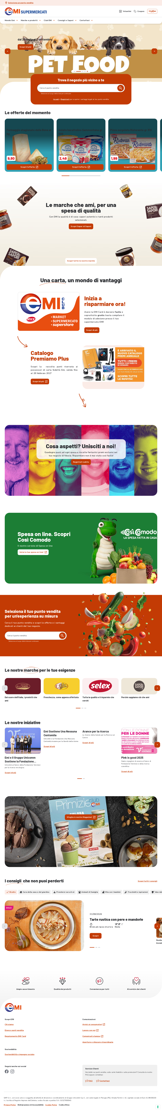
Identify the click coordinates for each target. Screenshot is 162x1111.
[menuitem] (125, 11)
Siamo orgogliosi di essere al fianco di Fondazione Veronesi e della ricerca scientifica (136, 764)
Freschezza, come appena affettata (61, 697)
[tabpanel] (81, 927)
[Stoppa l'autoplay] (87, 71)
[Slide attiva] (81, 71)
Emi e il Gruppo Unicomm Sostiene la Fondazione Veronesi (20, 761)
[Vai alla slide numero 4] (85, 71)
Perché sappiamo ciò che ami (135, 697)
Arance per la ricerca (95, 731)
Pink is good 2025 (132, 757)
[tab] (11, 892)
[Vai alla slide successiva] (154, 51)
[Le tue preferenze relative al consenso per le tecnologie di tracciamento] (158, 1107)
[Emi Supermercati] (26, 11)
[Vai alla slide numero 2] (77, 71)
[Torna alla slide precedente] (7, 51)
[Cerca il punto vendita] (62, 635)
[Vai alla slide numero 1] (75, 71)
